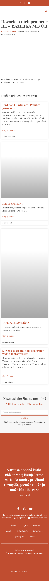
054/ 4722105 (20, 518)
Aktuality (9, 531)
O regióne (24, 526)
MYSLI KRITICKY (12, 203)
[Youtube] (29, 3)
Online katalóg (22, 531)
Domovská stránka (8, 31)
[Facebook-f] (20, 3)
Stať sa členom (38, 531)
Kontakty (32, 536)
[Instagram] (24, 3)
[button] (38, 11)
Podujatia (36, 526)
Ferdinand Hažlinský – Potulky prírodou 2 (21, 106)
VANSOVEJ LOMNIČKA (15, 322)
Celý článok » (8, 130)
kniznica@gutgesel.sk (38, 518)
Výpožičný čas (19, 536)
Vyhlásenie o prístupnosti (24, 550)
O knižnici (12, 526)
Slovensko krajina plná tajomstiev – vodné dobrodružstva (24, 352)
